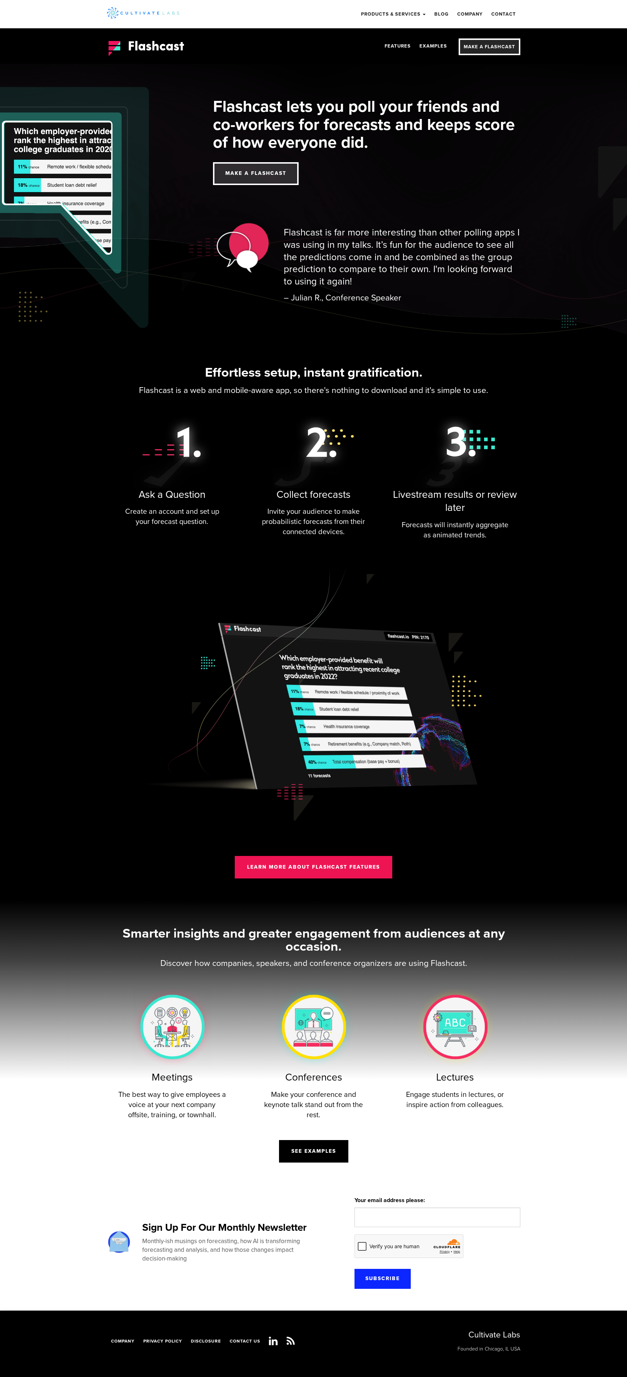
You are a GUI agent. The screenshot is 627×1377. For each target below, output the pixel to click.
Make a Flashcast (489, 47)
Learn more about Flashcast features (313, 867)
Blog (441, 14)
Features (398, 46)
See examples (313, 1151)
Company (123, 1341)
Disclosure (206, 1341)
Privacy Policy (162, 1341)
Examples (433, 46)
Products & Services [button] (391, 14)
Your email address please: (390, 1200)
